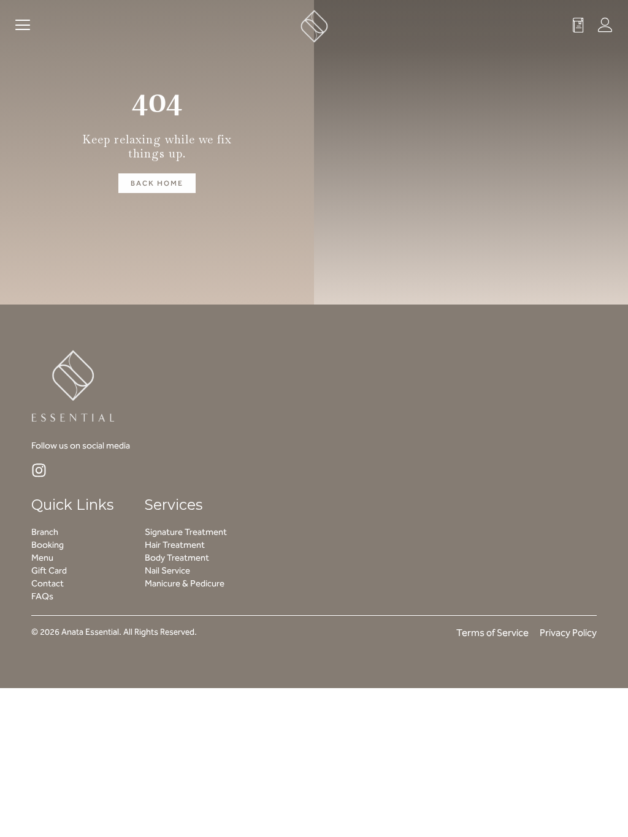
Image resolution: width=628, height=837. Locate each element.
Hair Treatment (175, 544)
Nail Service (167, 570)
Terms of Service (492, 633)
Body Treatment (177, 557)
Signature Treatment (186, 531)
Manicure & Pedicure (184, 583)
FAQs (42, 596)
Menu (42, 557)
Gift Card (49, 570)
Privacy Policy (568, 633)
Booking (47, 544)
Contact (47, 583)
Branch (44, 531)
